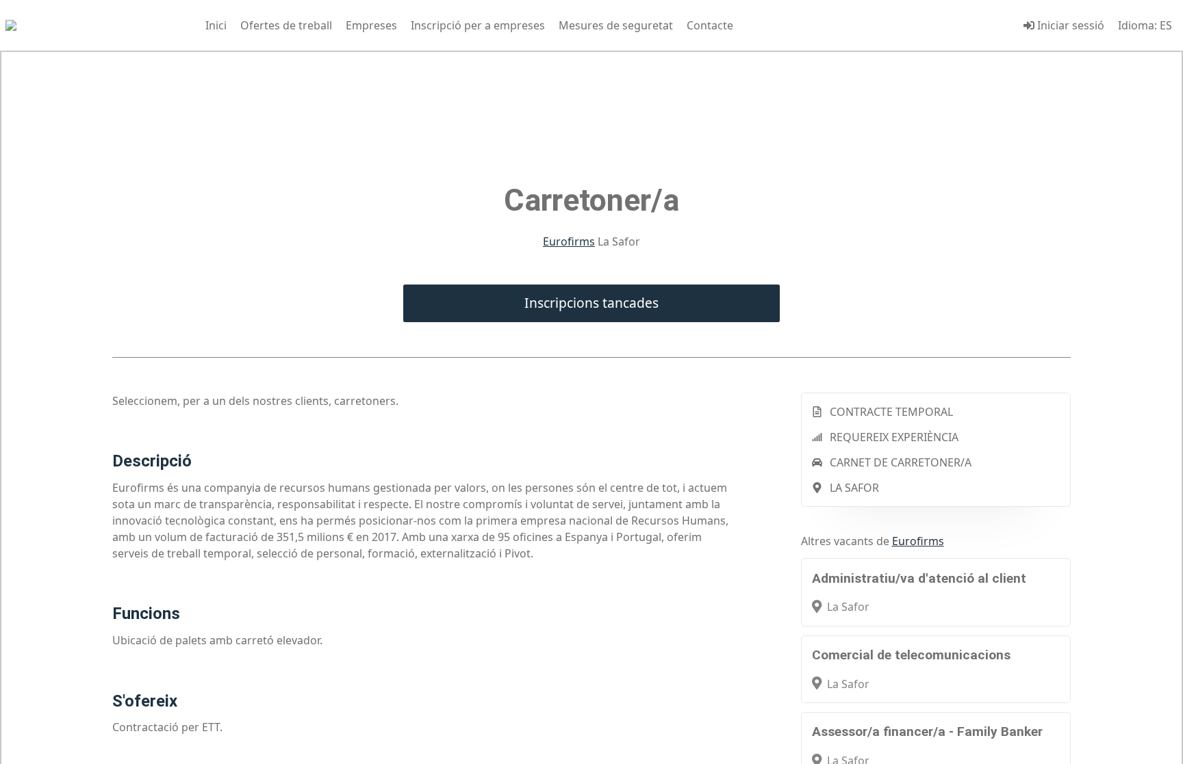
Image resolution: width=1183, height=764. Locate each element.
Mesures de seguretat (616, 25)
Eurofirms (569, 241)
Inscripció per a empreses (478, 25)
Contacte (710, 25)
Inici (216, 25)
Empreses (371, 25)
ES (1166, 25)
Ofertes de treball (286, 25)
